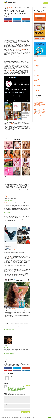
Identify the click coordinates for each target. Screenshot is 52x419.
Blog (41, 2)
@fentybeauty (21, 134)
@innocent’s (10, 70)
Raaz (34, 119)
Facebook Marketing (36, 69)
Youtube (35, 92)
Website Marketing (36, 90)
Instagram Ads (10, 257)
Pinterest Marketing (36, 81)
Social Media (35, 84)
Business (35, 64)
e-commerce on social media (20, 49)
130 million (5, 202)
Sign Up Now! (45, 2)
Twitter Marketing (36, 87)
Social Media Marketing (37, 85)
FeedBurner (41, 19)
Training (37, 2)
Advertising (35, 60)
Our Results (23, 2)
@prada (9, 222)
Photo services (36, 114)
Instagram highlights (8, 196)
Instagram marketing (12, 7)
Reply (28, 385)
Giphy (8, 345)
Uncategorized (36, 89)
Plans (30, 2)
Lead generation (36, 76)
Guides (35, 71)
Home (19, 2)
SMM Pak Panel (10, 384)
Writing (35, 91)
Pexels (11, 38)
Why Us (27, 2)
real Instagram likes (10, 123)
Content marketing (36, 65)
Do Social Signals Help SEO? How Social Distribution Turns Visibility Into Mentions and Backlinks (39, 112)
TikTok (35, 86)
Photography (35, 80)
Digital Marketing (36, 66)
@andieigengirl (14, 308)
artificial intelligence (36, 61)
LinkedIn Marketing (36, 79)
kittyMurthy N (35, 109)
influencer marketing (36, 74)
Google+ (35, 70)
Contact (33, 2)
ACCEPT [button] (49, 417)
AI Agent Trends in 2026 (39, 119)
